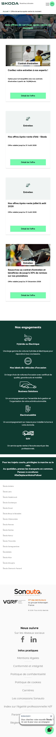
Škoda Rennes (8, 524)
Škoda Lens (7, 492)
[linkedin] (35, 639)
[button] (47, 4)
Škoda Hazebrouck (10, 497)
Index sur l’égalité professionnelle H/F (28, 706)
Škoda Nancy (8, 535)
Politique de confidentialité (28, 674)
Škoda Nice (7, 557)
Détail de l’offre (28, 95)
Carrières (28, 690)
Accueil (6, 11)
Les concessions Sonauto (28, 698)
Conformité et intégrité (28, 666)
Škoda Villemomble (10, 519)
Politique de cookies (28, 682)
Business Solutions (28, 391)
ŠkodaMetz (7, 552)
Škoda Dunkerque (10, 502)
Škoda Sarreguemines (11, 546)
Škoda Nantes (8, 530)
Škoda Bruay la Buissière (12, 513)
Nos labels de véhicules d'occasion (28, 367)
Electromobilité (28, 415)
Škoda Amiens (8, 486)
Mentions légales (28, 658)
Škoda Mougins (9, 563)
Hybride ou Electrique (28, 344)
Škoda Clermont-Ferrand (12, 568)
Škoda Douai (8, 508)
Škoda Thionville (9, 541)
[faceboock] (24, 639)
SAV (28, 438)
